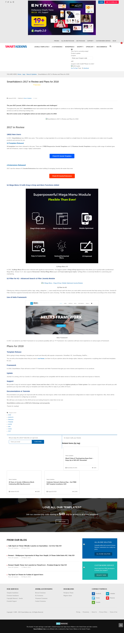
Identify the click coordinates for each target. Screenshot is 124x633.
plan (9, 426)
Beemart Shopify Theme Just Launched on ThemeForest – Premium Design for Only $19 (37, 565)
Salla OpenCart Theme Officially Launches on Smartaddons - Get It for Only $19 (34, 546)
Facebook (98, 593)
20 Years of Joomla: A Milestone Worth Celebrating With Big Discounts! (21, 483)
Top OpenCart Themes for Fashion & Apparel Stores (25, 574)
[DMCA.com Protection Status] (62, 623)
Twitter (97, 598)
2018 (9, 415)
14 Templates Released (15, 143)
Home (19, 74)
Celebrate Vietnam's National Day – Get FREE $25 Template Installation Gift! (61, 483)
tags (24, 74)
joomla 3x (10, 417)
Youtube (97, 602)
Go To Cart (74, 68)
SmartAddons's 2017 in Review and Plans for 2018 (33, 81)
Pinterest (112, 598)
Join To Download (112, 2)
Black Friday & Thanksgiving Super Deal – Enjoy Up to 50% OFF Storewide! (79, 459)
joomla (10, 424)
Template (10, 422)
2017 (9, 431)
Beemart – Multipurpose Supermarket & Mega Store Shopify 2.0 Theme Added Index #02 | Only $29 (41, 555)
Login (101, 2)
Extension (10, 419)
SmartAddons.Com (39, 629)
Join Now (62, 521)
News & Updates (32, 74)
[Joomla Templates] (16, 46)
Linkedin (112, 593)
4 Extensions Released (16, 165)
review (10, 429)
